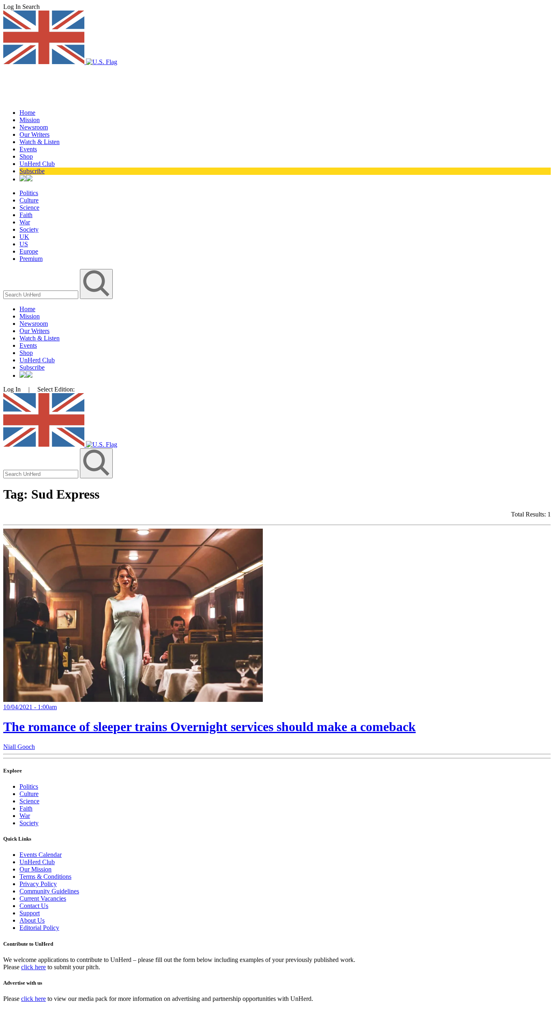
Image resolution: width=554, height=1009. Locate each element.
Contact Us (33, 905)
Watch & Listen (39, 141)
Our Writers (34, 134)
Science (29, 207)
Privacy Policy (38, 883)
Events (28, 149)
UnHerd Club (37, 163)
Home (27, 112)
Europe (28, 251)
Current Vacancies (42, 898)
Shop (26, 156)
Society (29, 229)
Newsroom (33, 127)
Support (29, 913)
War (24, 222)
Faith (25, 214)
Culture (29, 200)
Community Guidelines (49, 891)
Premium (31, 258)
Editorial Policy (39, 927)
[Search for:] (41, 294)
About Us (32, 920)
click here (33, 967)
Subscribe (32, 171)
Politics (28, 192)
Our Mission (35, 869)
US (23, 244)
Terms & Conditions (45, 876)
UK (24, 236)
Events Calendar (40, 854)
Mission (29, 119)
